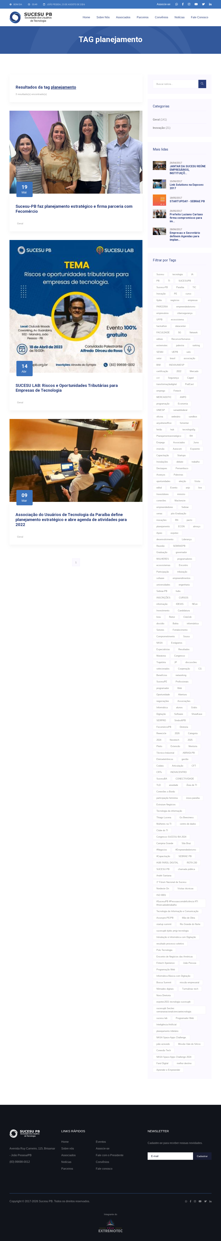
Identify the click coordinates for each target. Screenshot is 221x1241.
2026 (177, 733)
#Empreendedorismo (185, 849)
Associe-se (163, 4)
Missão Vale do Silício (189, 1044)
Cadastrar (202, 1156)
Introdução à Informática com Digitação (176, 937)
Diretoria (184, 727)
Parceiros (142, 17)
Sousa (186, 636)
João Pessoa (189, 963)
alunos (179, 707)
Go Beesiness (187, 817)
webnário (175, 416)
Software (178, 714)
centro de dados (188, 824)
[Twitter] (203, 4)
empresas (193, 300)
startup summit (163, 924)
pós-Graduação (178, 513)
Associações (183, 701)
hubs (178, 591)
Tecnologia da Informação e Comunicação (177, 911)
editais (159, 339)
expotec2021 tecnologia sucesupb (173, 1001)
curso (188, 293)
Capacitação (162, 455)
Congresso (179, 655)
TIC (194, 287)
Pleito (159, 746)
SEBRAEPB (179, 546)
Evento (173, 487)
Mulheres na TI (163, 824)
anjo (188, 487)
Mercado (194, 371)
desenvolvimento (164, 539)
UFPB (159, 319)
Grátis (194, 707)
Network (194, 332)
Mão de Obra (188, 918)
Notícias (180, 17)
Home (86, 17)
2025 (190, 740)
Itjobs (159, 300)
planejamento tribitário (167, 1031)
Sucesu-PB (162, 287)
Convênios (161, 17)
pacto (189, 520)
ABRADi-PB (189, 753)
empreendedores (164, 507)
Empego (160, 442)
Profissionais (182, 681)
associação (189, 358)
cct (158, 378)
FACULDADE (163, 332)
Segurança (173, 378)
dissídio (160, 623)
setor (158, 358)
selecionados (163, 668)
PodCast (189, 384)
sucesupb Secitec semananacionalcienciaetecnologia (173, 1010)
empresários (162, 313)
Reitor (172, 617)
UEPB (175, 352)
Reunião (160, 546)
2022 (178, 371)
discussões (191, 662)
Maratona (161, 655)
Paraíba (180, 287)
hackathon (161, 326)
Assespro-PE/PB (165, 918)
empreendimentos (181, 578)
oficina (159, 416)
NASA (159, 643)
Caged (190, 378)
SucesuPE (161, 681)
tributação (182, 572)
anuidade (173, 785)
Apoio (159, 533)
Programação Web (165, 969)
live (200, 487)
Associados (123, 17)
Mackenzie (180, 500)
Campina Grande (164, 843)
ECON (181, 526)
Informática (162, 707)
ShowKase (196, 714)
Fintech (177, 390)
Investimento (162, 610)
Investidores (162, 494)
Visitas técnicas (185, 888)
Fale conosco (199, 17)
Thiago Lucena (163, 817)
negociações (162, 701)
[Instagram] (189, 4)
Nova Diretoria (163, 995)
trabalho (196, 462)
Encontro (183, 565)
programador (162, 688)
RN (176, 520)
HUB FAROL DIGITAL (167, 862)
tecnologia (177, 274)
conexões (161, 500)
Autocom (177, 449)
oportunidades (163, 481)
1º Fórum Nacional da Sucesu (171, 882)
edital (159, 487)
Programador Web (185, 1018)
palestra (180, 345)
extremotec (162, 345)
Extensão (175, 746)
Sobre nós (103, 17)
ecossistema (177, 319)
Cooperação (184, 668)
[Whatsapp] (176, 4)
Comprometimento (165, 636)
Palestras (178, 474)
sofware (160, 578)
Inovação (161, 293)
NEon (195, 604)
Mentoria (193, 746)
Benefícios (161, 675)
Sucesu (160, 274)
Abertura (182, 694)
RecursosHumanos (180, 339)
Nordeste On (162, 888)
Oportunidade (163, 694)
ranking (196, 345)
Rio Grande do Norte (190, 924)
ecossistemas (163, 565)
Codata (160, 765)
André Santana (163, 875)
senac (159, 513)
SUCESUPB (185, 280)
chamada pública (186, 869)
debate (179, 462)
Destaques (161, 468)
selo (188, 352)
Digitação (161, 714)
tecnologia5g (188, 429)
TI (169, 280)
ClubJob (187, 617)
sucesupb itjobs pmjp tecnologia (172, 930)
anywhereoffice (163, 423)
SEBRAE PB (185, 856)
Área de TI (191, 785)
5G (179, 332)
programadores (184, 559)
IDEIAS (180, 604)
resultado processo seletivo (170, 943)
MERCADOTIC (163, 397)
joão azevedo (163, 1044)
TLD (158, 785)
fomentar (184, 423)
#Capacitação (163, 856)
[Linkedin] (210, 4)
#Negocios (161, 849)
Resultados (184, 649)
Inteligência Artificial (166, 1024)
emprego (160, 390)
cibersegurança (184, 313)
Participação (162, 572)
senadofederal (180, 410)
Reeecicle (161, 733)
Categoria (193, 733)
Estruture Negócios (166, 804)
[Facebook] (183, 4)
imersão (160, 449)
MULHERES (162, 559)
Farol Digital (162, 1063)
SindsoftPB (180, 720)
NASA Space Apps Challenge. (171, 1037)
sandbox (193, 416)
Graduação (161, 552)
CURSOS (183, 597)
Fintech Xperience (165, 963)
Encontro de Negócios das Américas (174, 956)
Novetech (174, 740)
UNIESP (160, 410)
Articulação (177, 765)
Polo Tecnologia (164, 950)
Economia (183, 403)
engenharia (184, 584)
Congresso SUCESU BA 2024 (171, 836)
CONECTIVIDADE (185, 778)
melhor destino (184, 1063)
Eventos (101, 1141)
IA (192, 274)
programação (162, 403)
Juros (196, 442)
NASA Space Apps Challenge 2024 (173, 1057)
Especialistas (163, 649)
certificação (162, 371)
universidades (163, 584)
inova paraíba (193, 798)
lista (158, 617)
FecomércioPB (163, 727)
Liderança (186, 539)
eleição (182, 481)
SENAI (159, 352)
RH (191, 436)
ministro (181, 494)
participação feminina (167, 798)
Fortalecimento (180, 630)
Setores (160, 630)
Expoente (195, 449)
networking (181, 675)
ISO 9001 (161, 895)
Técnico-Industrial (165, 753)
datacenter (180, 326)
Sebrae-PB (161, 591)
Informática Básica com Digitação (173, 976)
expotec (175, 533)
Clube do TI (162, 830)
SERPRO (161, 720)
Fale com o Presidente (109, 1155)
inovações (161, 520)
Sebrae (185, 507)
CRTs (159, 772)
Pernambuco (182, 468)
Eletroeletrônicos (164, 759)
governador (181, 552)
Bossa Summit (163, 982)
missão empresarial (189, 982)
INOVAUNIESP (176, 365)
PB (158, 280)
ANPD (183, 397)
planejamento (163, 526)
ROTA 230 (192, 862)
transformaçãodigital (166, 384)
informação (161, 604)
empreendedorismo (185, 306)
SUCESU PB (163, 869)
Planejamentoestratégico (168, 436)
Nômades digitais (165, 989)
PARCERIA (162, 306)
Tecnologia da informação (169, 811)
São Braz (186, 843)
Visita (197, 481)
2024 (158, 740)
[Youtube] (196, 4)
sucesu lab (161, 1018)
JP (175, 662)
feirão (159, 429)
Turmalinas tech (190, 989)
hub (172, 429)
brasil (172, 358)
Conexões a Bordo (165, 791)
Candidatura (184, 610)
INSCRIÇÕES (163, 597)
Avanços (160, 474)
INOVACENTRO (178, 772)
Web (179, 688)
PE (175, 293)
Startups (181, 455)
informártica (193, 623)
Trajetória (161, 662)
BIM (158, 365)
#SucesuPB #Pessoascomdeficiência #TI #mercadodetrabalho (177, 903)
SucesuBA (161, 778)
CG (200, 668)
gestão (185, 759)
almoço (196, 526)
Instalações (162, 462)
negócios (174, 300)
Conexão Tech (163, 1050)
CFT (194, 765)
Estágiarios (176, 643)
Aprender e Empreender (168, 1070)
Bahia (175, 623)
